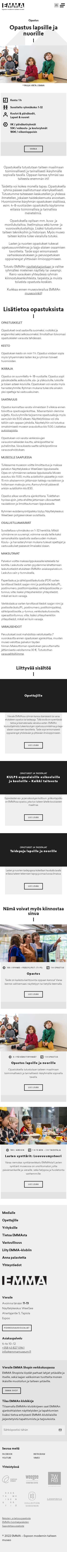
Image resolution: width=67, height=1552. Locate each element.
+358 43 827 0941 (13, 1348)
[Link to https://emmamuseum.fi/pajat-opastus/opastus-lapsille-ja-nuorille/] (33, 1032)
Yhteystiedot (12, 1265)
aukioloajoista (9, 430)
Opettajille (10, 1220)
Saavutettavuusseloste (13, 1526)
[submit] (60, 1430)
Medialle (8, 1213)
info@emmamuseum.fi (16, 1352)
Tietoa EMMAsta (14, 1235)
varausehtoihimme (12, 654)
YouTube (6, 1458)
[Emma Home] (13, 5)
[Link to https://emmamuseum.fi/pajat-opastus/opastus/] (33, 943)
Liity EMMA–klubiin (17, 1250)
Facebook (7, 1454)
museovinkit (33, 293)
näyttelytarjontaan (38, 266)
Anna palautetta (14, 1257)
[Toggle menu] (62, 5)
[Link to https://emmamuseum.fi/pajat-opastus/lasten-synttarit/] (33, 1126)
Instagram (39, 1454)
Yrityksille (9, 1228)
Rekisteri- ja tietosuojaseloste (16, 1518)
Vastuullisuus (12, 1243)
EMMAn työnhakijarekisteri (15, 1522)
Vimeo (37, 1458)
